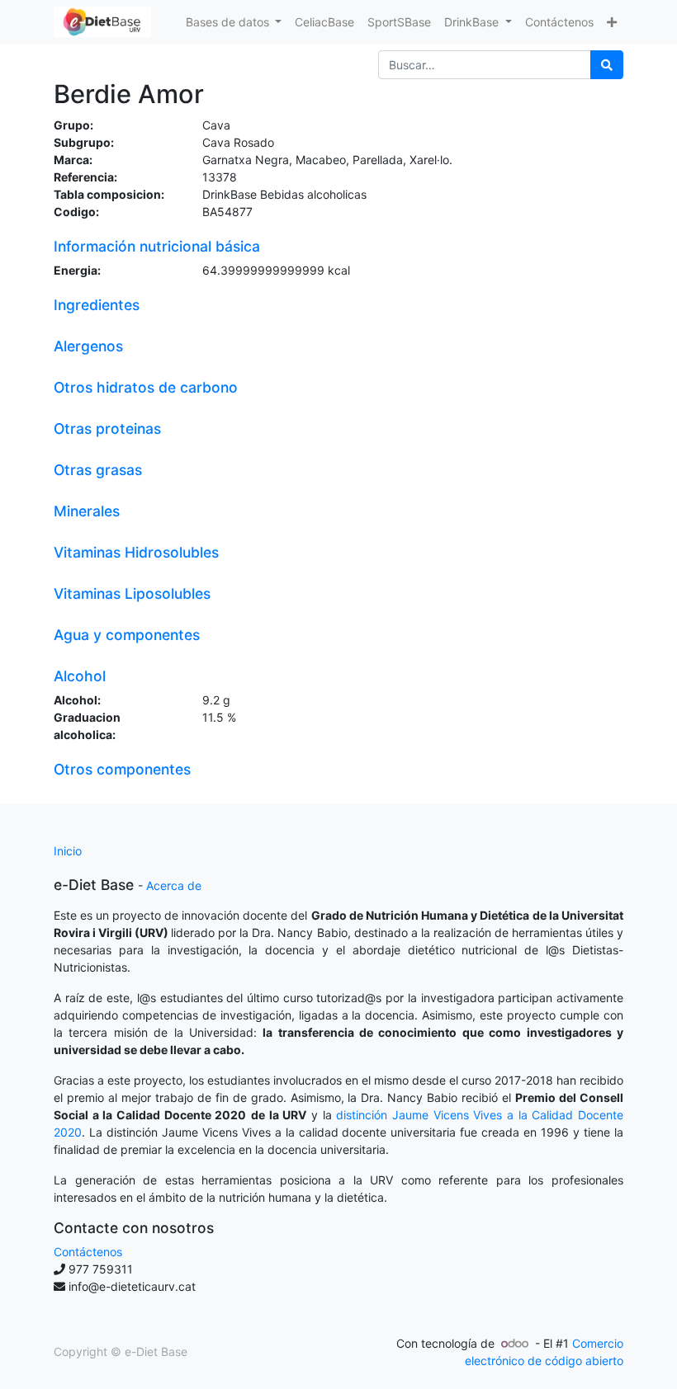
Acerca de (173, 885)
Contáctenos (88, 1252)
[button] (611, 22)
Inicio (68, 851)
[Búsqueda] (606, 64)
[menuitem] (324, 22)
